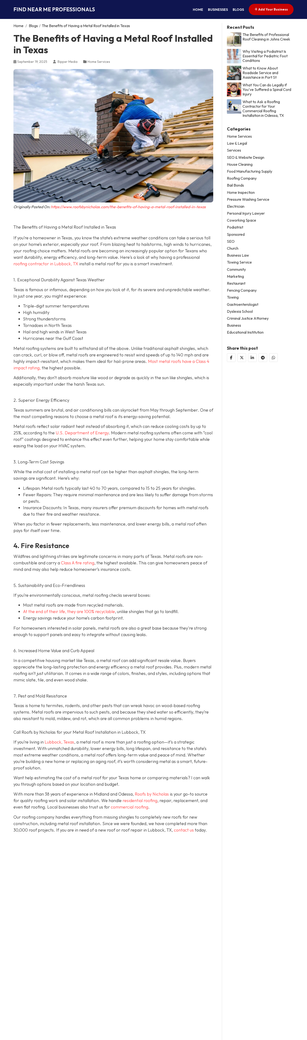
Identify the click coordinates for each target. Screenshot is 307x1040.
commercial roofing (129, 807)
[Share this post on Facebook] (231, 357)
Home (198, 9)
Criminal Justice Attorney (248, 318)
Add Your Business (273, 9)
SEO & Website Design (245, 157)
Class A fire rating (77, 563)
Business (234, 325)
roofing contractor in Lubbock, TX (45, 263)
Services (234, 150)
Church (232, 248)
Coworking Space (241, 220)
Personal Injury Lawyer (246, 213)
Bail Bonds (235, 185)
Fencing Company (242, 290)
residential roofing (140, 800)
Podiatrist (235, 227)
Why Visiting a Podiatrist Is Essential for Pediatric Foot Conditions (265, 56)
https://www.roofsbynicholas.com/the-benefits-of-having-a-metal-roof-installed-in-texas (128, 206)
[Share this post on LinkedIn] (252, 357)
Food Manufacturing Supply (249, 171)
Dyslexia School (240, 311)
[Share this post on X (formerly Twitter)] (241, 357)
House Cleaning (240, 164)
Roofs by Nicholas (152, 794)
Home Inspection (241, 192)
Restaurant (236, 283)
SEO (231, 241)
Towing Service (239, 262)
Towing (233, 297)
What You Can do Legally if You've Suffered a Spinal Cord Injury (266, 89)
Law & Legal (237, 143)
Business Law (238, 255)
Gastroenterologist (242, 304)
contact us (184, 830)
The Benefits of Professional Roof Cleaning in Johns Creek (266, 36)
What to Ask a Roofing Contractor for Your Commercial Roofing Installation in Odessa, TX (263, 108)
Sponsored (236, 234)
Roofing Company (242, 178)
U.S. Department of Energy (82, 433)
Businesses (218, 9)
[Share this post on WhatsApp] (273, 357)
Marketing (235, 276)
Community (236, 269)
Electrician (235, 206)
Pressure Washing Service (248, 199)
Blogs (238, 9)
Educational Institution (245, 332)
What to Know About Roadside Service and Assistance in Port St (260, 72)
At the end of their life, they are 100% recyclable (69, 611)
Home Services (99, 61)
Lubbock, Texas (59, 742)
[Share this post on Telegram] (263, 357)
